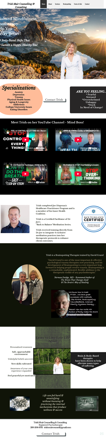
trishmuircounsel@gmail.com (57, 427)
